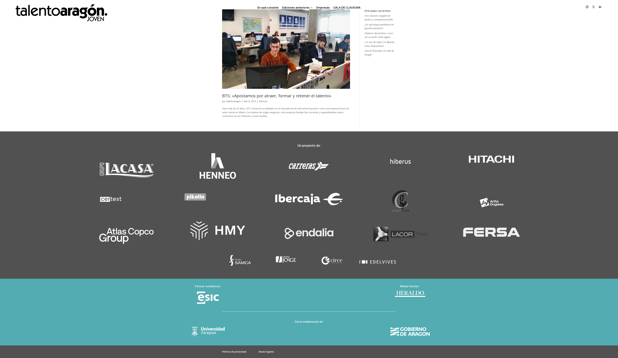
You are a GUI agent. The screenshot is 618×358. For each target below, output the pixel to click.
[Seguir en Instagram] (587, 6)
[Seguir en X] (593, 6)
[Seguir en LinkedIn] (600, 6)
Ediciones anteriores (296, 7)
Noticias (263, 101)
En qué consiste (268, 7)
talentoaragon (233, 101)
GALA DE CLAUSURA (346, 7)
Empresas (323, 7)
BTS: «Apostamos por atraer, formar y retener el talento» (276, 96)
